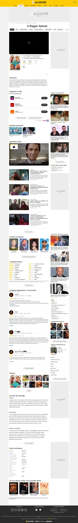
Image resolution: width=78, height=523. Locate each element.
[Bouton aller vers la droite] (67, 29)
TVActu (39, 5)
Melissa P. (44, 494)
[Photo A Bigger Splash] (15, 381)
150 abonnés (17, 295)
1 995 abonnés (17, 333)
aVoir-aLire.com (38, 269)
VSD (35, 279)
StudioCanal (24, 451)
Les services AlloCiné (67, 516)
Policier (39, 55)
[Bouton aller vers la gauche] (65, 29)
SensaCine (62, 509)
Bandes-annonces (16, 125)
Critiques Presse (16, 262)
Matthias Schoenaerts (44, 251)
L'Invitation (59, 347)
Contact (3, 516)
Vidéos (45, 5)
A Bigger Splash (56, 168)
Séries (26, 5)
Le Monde (17, 272)
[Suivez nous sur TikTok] (22, 510)
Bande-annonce (60, 351)
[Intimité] (23, 488)
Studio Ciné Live (38, 267)
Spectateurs (30, 60)
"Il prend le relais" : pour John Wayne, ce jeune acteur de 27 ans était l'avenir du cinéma (59, 295)
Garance (52, 366)
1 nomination (24, 453)
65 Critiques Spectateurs (29, 368)
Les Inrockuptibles (38, 274)
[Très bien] (12, 263)
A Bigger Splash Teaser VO (14, 135)
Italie (22, 450)
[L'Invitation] (54, 351)
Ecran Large (17, 263)
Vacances (54, 303)
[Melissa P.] (44, 488)
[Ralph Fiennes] (23, 244)
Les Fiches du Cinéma (39, 263)
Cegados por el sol (56, 170)
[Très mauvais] (31, 270)
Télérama (17, 269)
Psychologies (55, 316)
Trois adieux (53, 372)
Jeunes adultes (55, 318)
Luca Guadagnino (27, 57)
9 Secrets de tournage (29, 443)
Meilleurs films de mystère (57, 311)
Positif (36, 265)
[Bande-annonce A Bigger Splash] (15, 63)
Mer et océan (54, 306)
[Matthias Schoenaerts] (44, 244)
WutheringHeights (19, 351)
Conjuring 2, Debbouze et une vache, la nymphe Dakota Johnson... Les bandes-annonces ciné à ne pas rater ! (38, 217)
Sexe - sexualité (55, 308)
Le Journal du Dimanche (20, 279)
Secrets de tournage (17, 396)
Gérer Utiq (74, 516)
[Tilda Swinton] (13, 244)
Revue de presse (34, 281)
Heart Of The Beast (54, 361)
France (25, 450)
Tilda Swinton (27, 58)
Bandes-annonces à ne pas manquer (59, 341)
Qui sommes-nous (8, 516)
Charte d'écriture (60, 516)
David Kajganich (36, 57)
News (15, 5)
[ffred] (11, 332)
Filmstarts (53, 509)
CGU (22, 516)
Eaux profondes (34, 494)
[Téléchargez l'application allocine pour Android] (41, 509)
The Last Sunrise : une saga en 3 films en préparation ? (58, 123)
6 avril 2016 (24, 55)
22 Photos (29, 390)
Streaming (32, 5)
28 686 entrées (24, 464)
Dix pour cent (53, 368)
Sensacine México (57, 512)
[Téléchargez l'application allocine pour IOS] (37, 509)
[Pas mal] (12, 270)
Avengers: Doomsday (55, 370)
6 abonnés (16, 313)
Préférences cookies (37, 516)
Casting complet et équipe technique (29, 256)
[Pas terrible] (12, 277)
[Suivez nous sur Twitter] (15, 510)
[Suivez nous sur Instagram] (19, 510)
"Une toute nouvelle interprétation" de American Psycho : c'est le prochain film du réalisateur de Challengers (28, 161)
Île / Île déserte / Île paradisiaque (58, 305)
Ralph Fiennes (33, 58)
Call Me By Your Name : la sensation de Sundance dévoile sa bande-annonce (39, 187)
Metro (36, 275)
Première (16, 274)
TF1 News (37, 277)
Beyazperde (53, 510)
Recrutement (14, 516)
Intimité (23, 494)
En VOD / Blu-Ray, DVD (15, 93)
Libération (17, 267)
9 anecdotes (24, 462)
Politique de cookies (30, 516)
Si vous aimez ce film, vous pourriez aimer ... (26, 481)
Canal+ (62, 5)
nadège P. (17, 294)
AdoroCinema (62, 510)
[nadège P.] (11, 295)
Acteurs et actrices (17, 237)
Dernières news (15, 142)
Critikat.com (17, 277)
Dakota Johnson (40, 58)
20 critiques (21, 313)
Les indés (56, 5)
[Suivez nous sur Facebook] (12, 510)
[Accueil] (39, 2)
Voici (16, 275)
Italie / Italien (54, 310)
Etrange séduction (14, 494)
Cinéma (20, 5)
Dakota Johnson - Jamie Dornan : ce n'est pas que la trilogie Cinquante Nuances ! (39, 172)
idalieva (16, 311)
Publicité (18, 516)
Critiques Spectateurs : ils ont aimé (23, 290)
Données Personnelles (46, 516)
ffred (16, 331)
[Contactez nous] (25, 510)
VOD (50, 5)
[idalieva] (11, 312)
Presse (24, 60)
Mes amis (35, 60)
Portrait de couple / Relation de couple (59, 313)
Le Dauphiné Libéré (19, 270)
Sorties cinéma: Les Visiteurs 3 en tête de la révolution (39, 201)
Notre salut (53, 357)
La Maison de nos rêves (55, 359)
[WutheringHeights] (11, 352)
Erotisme (54, 301)
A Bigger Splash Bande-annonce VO (28, 135)
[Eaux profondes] (34, 488)
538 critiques (22, 295)
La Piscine (23, 467)
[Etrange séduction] (13, 488)
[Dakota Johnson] (34, 244)
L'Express (37, 270)
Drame (36, 55)
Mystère (54, 315)
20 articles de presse (29, 285)
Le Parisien (17, 265)
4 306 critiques (23, 333)
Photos (12, 373)
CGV (25, 516)
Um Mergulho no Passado (57, 167)
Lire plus (11, 325)
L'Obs (36, 272)
